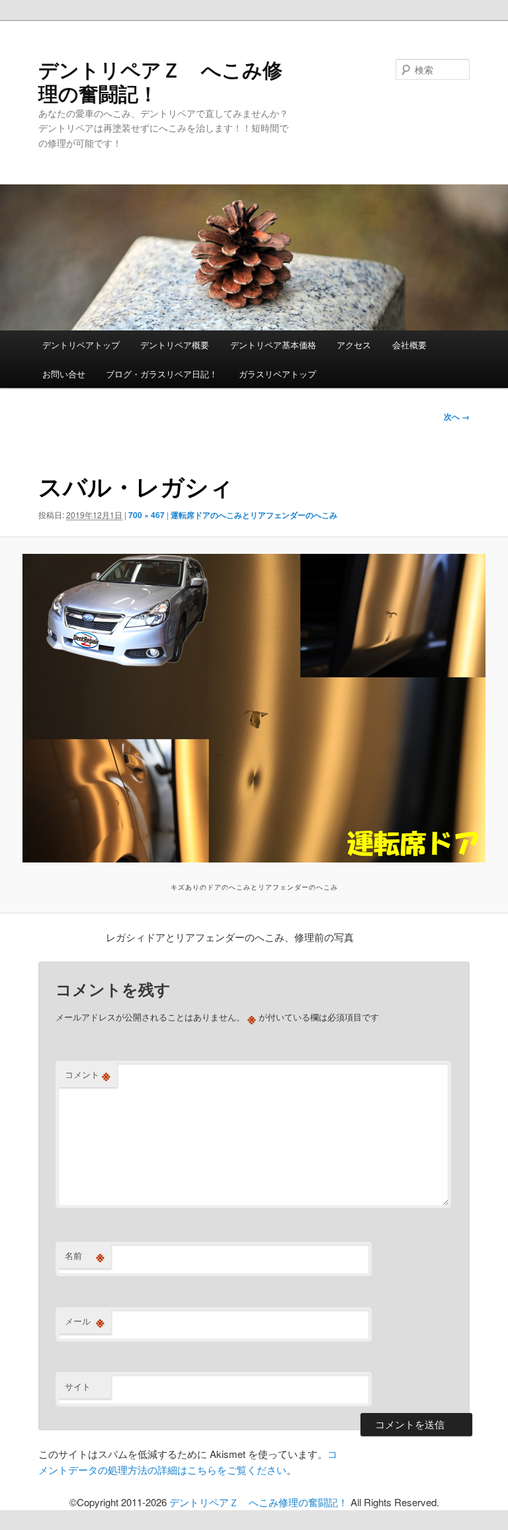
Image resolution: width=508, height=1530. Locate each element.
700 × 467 (146, 515)
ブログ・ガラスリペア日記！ (162, 373)
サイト (78, 1386)
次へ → (457, 416)
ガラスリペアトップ (277, 373)
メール (85, 1321)
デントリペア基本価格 (273, 344)
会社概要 (409, 344)
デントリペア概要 (174, 344)
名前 (85, 1255)
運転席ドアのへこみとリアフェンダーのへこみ (254, 515)
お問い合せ (63, 373)
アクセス (354, 344)
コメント (87, 1074)
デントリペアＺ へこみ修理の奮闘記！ (160, 81)
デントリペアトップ (81, 344)
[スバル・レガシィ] (254, 708)
